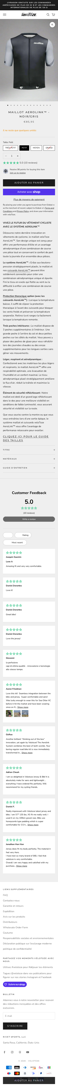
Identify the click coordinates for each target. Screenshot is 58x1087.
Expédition (8, 911)
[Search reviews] (8, 535)
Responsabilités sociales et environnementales (28, 938)
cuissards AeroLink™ (18, 270)
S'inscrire (15, 1026)
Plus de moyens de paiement (29, 199)
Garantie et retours (13, 906)
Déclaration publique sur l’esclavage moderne (27, 943)
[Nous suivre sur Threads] (19, 1052)
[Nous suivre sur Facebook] (4, 1052)
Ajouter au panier (29, 182)
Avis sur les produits (14, 916)
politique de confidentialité (17, 949)
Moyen (36, 147)
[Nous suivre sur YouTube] (27, 1052)
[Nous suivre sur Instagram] (12, 1052)
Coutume (8, 932)
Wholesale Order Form (15, 927)
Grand (49, 147)
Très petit (10, 147)
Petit (24, 147)
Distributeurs (10, 922)
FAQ (5, 895)
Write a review (29, 519)
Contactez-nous (11, 900)
